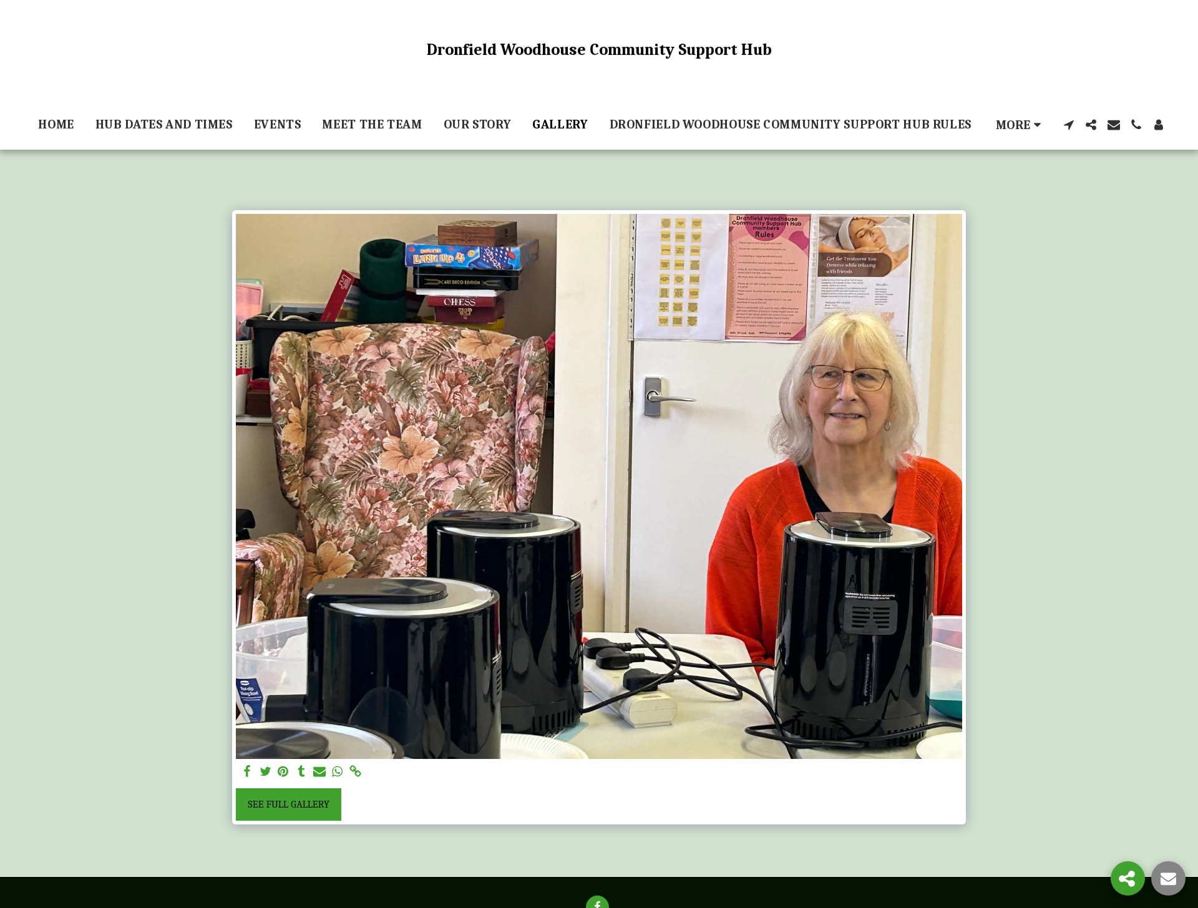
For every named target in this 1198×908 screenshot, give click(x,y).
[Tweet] (265, 772)
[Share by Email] (319, 772)
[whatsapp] (337, 772)
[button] (1068, 124)
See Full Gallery (288, 804)
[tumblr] (301, 772)
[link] (355, 772)
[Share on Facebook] (247, 772)
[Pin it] (283, 772)
